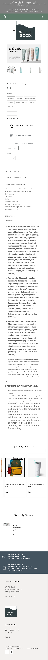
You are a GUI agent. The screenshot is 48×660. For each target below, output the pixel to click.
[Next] (37, 53)
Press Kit (9, 648)
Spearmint (19, 98)
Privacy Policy (19, 648)
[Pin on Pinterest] (18, 158)
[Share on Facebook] (9, 158)
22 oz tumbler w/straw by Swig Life (33, 485)
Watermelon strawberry (21, 102)
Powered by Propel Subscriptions (24, 143)
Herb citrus (11, 106)
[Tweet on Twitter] (14, 158)
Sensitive (10, 102)
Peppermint (11, 98)
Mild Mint (32, 102)
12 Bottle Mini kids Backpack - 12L (12, 485)
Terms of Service (32, 648)
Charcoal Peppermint (30, 98)
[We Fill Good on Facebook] (7, 652)
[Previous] (11, 53)
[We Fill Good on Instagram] (11, 652)
